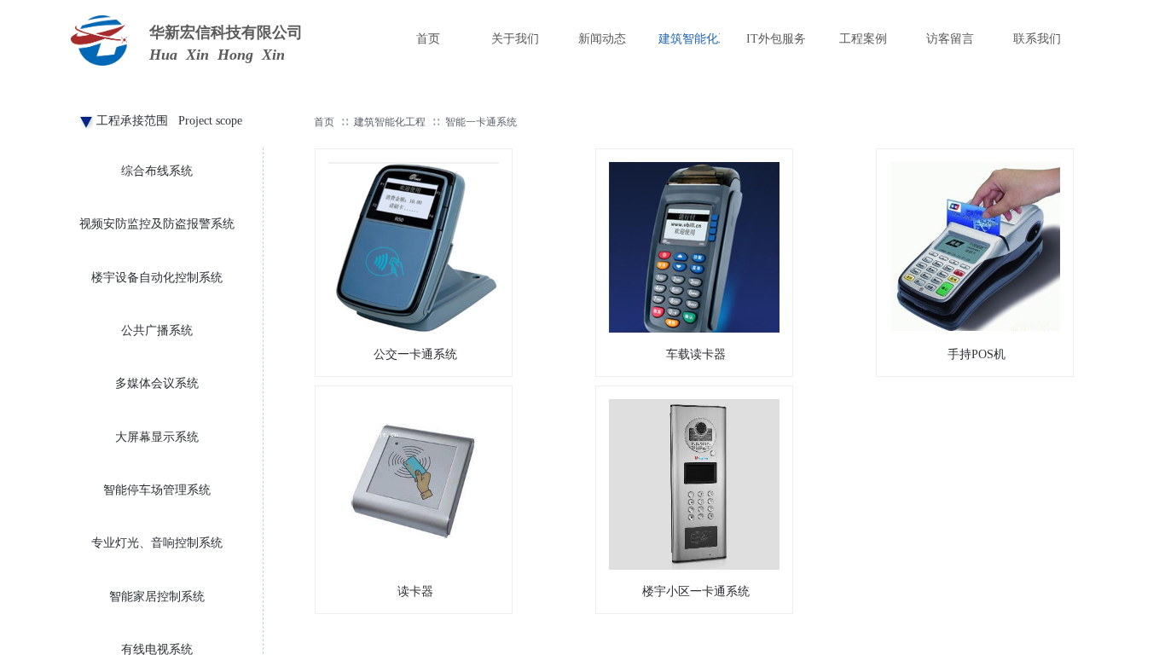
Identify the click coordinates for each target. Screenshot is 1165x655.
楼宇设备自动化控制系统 (157, 277)
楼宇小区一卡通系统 (696, 591)
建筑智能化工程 (390, 122)
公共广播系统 (157, 330)
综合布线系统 (157, 171)
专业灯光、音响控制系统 (157, 542)
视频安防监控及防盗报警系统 (157, 223)
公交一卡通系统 (415, 354)
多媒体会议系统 (157, 383)
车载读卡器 (696, 354)
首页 (324, 122)
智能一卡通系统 (481, 122)
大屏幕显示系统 (157, 437)
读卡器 (415, 591)
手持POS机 (977, 354)
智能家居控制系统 (157, 596)
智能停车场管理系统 (157, 490)
